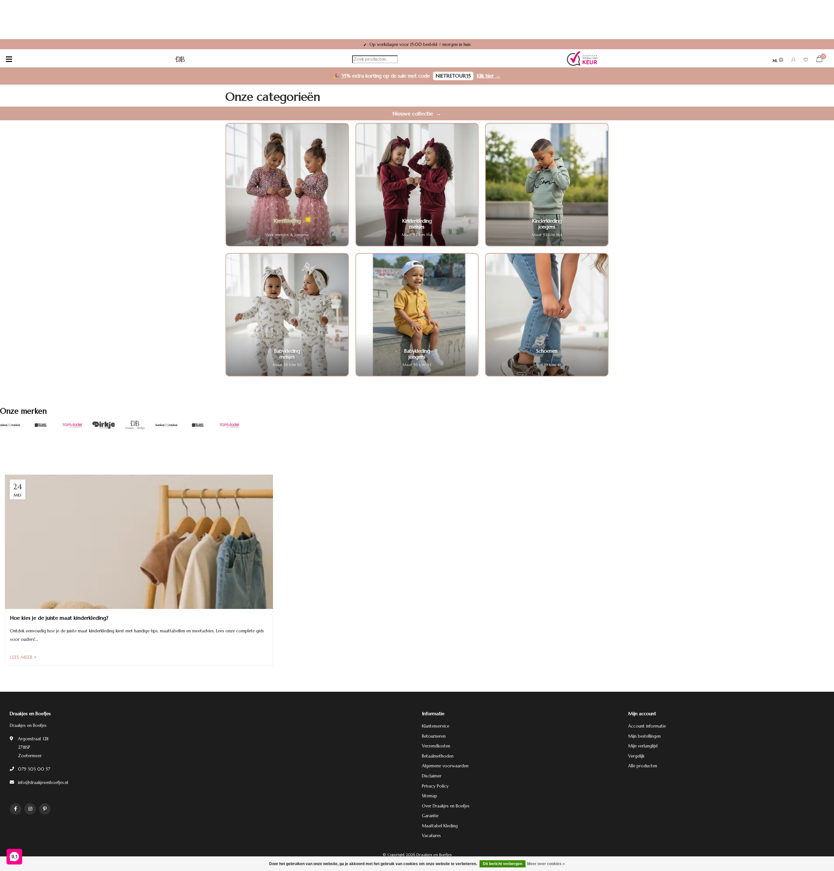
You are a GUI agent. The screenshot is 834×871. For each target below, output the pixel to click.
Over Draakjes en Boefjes (445, 806)
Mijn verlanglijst (643, 746)
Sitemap (429, 796)
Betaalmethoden (437, 756)
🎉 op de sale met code (417, 76)
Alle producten (642, 766)
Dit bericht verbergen (502, 864)
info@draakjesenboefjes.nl (43, 782)
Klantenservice (435, 726)
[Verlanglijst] (806, 61)
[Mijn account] (793, 61)
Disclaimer (431, 776)
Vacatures (431, 835)
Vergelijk (636, 756)
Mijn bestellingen (644, 736)
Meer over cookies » (546, 864)
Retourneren (434, 736)
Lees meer (22, 657)
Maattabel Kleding (440, 826)
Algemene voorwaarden (445, 766)
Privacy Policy (435, 786)
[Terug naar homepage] (180, 59)
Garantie (430, 816)
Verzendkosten (436, 746)
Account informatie (647, 726)
